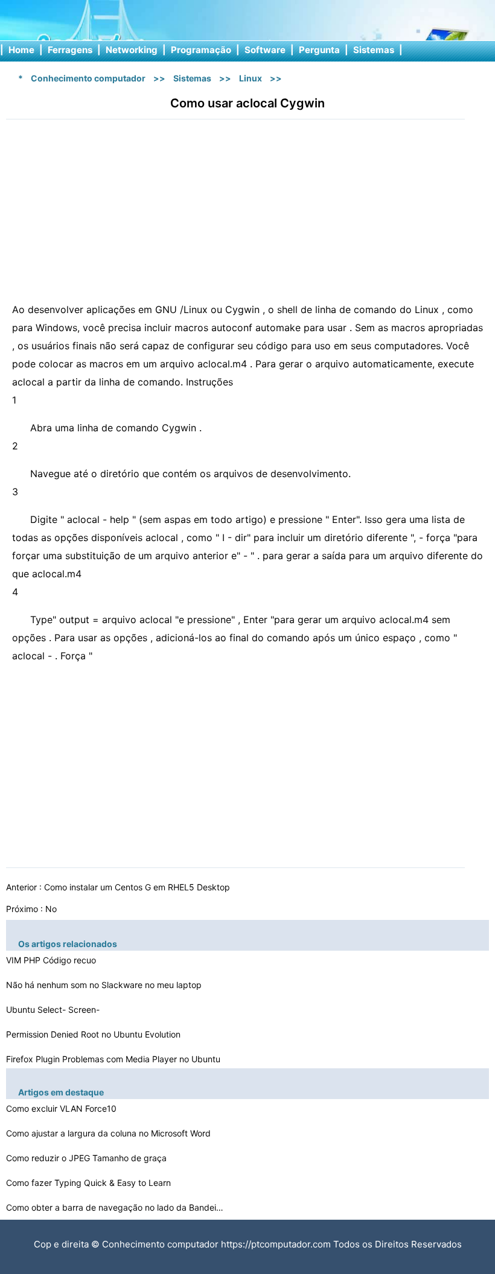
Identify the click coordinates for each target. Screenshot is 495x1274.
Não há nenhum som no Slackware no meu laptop (105, 985)
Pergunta (319, 49)
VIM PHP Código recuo (52, 960)
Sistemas (373, 49)
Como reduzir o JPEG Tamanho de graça (87, 1158)
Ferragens (70, 49)
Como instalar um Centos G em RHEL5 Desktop (138, 887)
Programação (201, 49)
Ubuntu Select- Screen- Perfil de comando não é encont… (73, 1011)
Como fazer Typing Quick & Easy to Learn (89, 1182)
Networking (132, 49)
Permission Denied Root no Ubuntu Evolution (94, 1034)
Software (265, 49)
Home (21, 49)
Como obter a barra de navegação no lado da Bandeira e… (114, 1207)
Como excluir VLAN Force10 (62, 1108)
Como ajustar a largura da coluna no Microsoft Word (109, 1133)
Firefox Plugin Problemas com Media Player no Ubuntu (114, 1059)
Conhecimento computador (88, 78)
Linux (250, 78)
